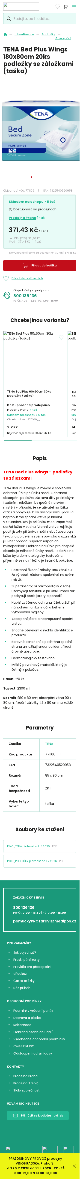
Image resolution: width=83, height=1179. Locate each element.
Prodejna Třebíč (26, 1083)
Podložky (48, 34)
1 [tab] (31, 177)
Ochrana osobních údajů (33, 1032)
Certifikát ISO (24, 1046)
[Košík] (66, 6)
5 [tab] (48, 177)
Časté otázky (24, 981)
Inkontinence (24, 34)
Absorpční (63, 38)
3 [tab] (40, 177)
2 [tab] (35, 177)
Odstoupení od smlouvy (32, 1053)
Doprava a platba (27, 1018)
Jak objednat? (24, 952)
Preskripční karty (26, 960)
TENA (49, 743)
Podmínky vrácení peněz (33, 1011)
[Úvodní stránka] (5, 34)
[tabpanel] (41, 131)
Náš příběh (21, 988)
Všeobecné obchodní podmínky (39, 1039)
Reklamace (22, 1025)
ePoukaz (20, 974)
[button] (39, 846)
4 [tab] (44, 177)
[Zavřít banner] (74, 1166)
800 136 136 (25, 296)
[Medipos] (21, 7)
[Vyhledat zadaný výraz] (8, 18)
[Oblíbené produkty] (58, 6)
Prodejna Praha (22, 217)
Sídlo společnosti (26, 1090)
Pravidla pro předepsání (32, 967)
